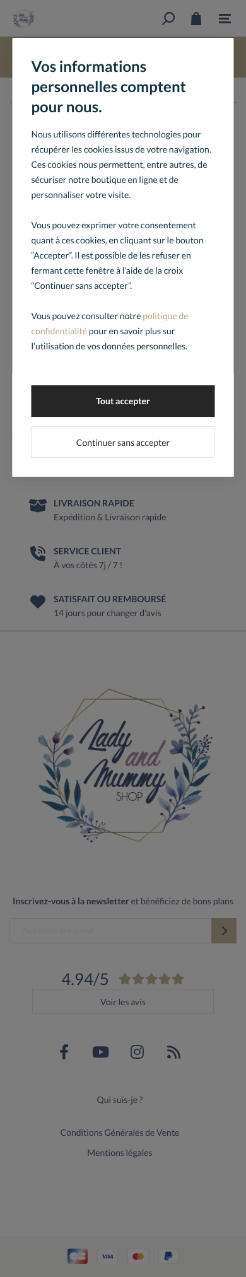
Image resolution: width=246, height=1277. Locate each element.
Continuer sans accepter (123, 442)
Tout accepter (123, 400)
